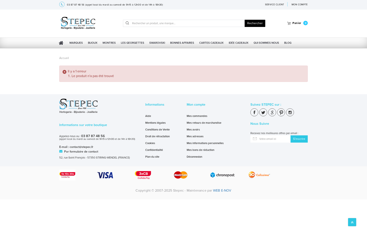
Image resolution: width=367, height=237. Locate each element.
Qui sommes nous (266, 43)
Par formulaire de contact (80, 151)
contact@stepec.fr (81, 147)
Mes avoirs (193, 129)
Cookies (150, 143)
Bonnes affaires (182, 43)
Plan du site (152, 156)
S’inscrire (299, 139)
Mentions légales (155, 123)
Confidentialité (154, 150)
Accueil (64, 58)
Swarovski (157, 43)
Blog (287, 43)
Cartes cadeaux (211, 43)
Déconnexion (194, 156)
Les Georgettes (132, 43)
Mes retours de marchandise (204, 123)
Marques (76, 43)
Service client (274, 4)
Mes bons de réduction (200, 150)
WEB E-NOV (222, 190)
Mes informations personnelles (205, 143)
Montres (109, 43)
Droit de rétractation (157, 136)
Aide (148, 116)
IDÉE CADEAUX (238, 43)
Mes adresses (195, 136)
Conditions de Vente (157, 129)
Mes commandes (197, 116)
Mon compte (196, 104)
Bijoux (92, 43)
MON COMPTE (300, 4)
